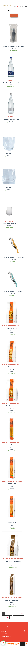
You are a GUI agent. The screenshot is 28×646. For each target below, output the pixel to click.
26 (22, 614)
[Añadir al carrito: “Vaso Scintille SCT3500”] (15, 202)
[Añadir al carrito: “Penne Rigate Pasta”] (20, 306)
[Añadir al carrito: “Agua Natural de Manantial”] (18, 97)
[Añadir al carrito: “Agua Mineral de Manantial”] (18, 61)
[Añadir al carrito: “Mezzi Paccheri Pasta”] (20, 384)
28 (7, 617)
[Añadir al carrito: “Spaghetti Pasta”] (20, 423)
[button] (15, 6)
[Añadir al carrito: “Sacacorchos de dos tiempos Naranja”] (24, 238)
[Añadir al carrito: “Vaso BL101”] (14, 134)
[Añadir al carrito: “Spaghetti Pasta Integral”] (20, 578)
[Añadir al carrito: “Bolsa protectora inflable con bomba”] (24, 27)
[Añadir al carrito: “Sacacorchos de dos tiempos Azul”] (22, 272)
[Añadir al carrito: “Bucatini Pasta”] (20, 500)
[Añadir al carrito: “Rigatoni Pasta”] (20, 345)
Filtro (14, 15)
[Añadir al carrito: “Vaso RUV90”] (14, 168)
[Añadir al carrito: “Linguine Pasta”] (20, 462)
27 (3, 617)
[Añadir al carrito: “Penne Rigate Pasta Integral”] (22, 539)
